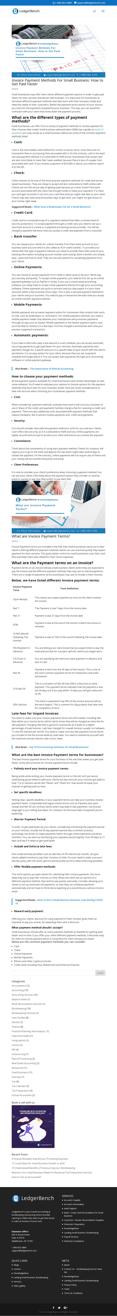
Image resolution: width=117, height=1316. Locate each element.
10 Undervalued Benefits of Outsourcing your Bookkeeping (43, 1168)
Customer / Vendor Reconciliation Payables (84, 1220)
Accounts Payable (72, 1200)
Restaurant (18, 1067)
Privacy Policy (70, 1284)
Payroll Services (71, 1236)
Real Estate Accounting (24, 1063)
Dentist (16, 1022)
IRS (13, 1049)
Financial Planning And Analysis (29, 1031)
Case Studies (18, 1017)
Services (17, 1281)
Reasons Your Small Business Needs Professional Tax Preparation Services (52, 1172)
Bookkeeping (19, 1008)
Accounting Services (22, 994)
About (67, 1265)
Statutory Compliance (74, 1241)
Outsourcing (18, 1054)
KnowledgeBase (71, 1228)
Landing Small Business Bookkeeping (81, 1232)
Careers (17, 1269)
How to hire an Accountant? (26, 1177)
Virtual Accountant (22, 1095)
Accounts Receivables (74, 1204)
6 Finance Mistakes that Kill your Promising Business (40, 1158)
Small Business (20, 1072)
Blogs (16, 1265)
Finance (16, 1026)
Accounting (18, 990)
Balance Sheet (19, 999)
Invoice (15, 88)
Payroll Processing (22, 1058)
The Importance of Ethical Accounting (51, 368)
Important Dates (21, 1035)
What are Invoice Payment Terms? (41, 536)
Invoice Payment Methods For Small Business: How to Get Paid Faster (57, 82)
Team (66, 1289)
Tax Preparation (20, 1090)
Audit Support (70, 1208)
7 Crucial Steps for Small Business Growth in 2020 (38, 1163)
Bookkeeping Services (23, 1013)
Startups (16, 1077)
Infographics (18, 1040)
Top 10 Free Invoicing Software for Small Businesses (58, 747)
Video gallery (19, 1285)
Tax (14, 1081)
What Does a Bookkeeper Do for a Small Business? (62, 206)
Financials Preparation (74, 1224)
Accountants (18, 985)
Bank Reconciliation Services (27, 1004)
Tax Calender (19, 1086)
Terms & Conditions (73, 1293)
